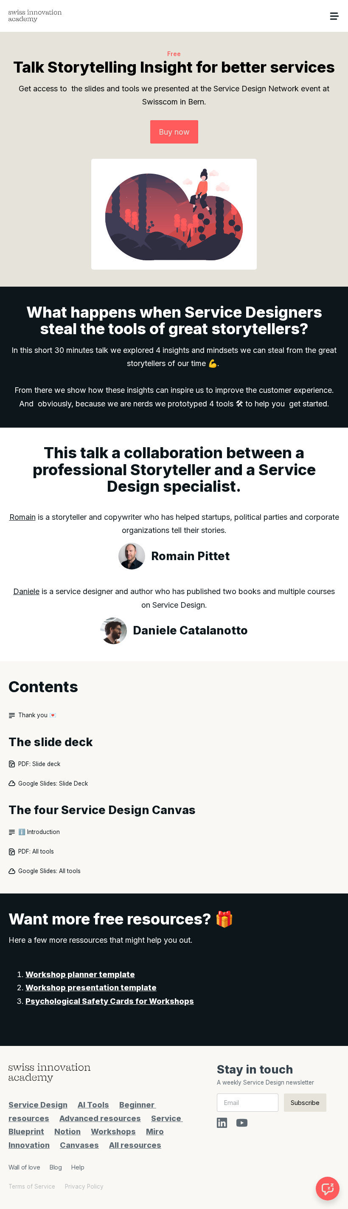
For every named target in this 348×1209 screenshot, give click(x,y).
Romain (22, 517)
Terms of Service (31, 1186)
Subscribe (305, 1102)
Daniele (26, 591)
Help (77, 1167)
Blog (56, 1167)
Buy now (174, 131)
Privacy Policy (84, 1186)
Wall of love (24, 1167)
